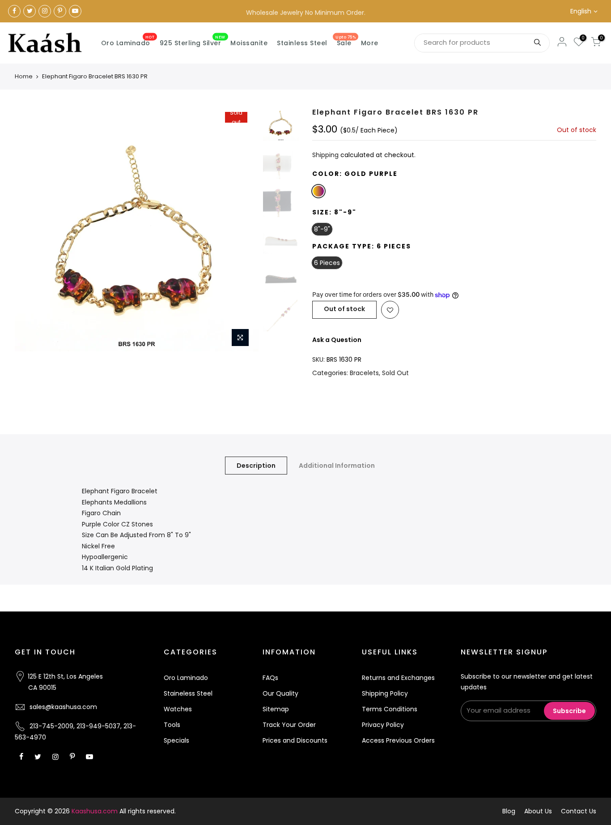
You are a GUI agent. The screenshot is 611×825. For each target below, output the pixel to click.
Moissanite (248, 42)
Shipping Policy (385, 693)
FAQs (270, 677)
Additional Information (337, 465)
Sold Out (395, 372)
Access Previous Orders (398, 740)
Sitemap (276, 709)
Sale (345, 41)
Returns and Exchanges (398, 677)
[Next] (243, 229)
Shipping (325, 154)
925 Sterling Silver (192, 41)
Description (256, 465)
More (369, 42)
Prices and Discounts (295, 740)
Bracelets (364, 372)
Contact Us (578, 811)
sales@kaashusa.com (63, 706)
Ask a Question (336, 339)
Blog (508, 811)
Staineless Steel (188, 693)
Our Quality (280, 693)
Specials (176, 740)
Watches (178, 709)
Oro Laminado (128, 41)
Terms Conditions (389, 709)
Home (24, 76)
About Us (538, 811)
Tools (172, 724)
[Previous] (30, 229)
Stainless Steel (302, 42)
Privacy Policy (383, 724)
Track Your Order (289, 724)
